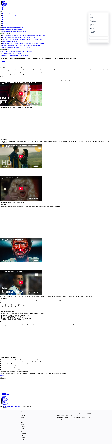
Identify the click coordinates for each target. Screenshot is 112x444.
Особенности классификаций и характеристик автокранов (14, 31)
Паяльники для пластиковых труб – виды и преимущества (14, 15)
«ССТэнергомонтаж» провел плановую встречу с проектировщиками (16, 47)
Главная (3, 1)
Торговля (4, 8)
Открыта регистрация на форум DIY (9, 41)
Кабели (3, 2)
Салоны (3, 401)
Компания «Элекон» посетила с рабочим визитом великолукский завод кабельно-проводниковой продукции (24, 43)
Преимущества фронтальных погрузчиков (10, 25)
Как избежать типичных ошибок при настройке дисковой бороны (15, 19)
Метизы (3, 7)
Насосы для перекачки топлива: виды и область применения (14, 17)
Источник (2, 375)
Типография (4, 404)
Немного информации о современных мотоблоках (12, 29)
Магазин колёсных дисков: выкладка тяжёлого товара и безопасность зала (17, 51)
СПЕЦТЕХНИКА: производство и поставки (12, 406)
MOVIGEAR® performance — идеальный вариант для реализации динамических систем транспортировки (23, 35)
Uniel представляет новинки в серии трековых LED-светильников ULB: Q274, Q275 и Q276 (20, 37)
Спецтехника (5, 403)
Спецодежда (4, 402)
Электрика (4, 3)
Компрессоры (5, 399)
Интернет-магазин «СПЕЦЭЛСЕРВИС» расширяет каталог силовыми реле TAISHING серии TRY (22, 45)
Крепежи (4, 5)
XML (6, 407)
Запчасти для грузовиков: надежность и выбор (11, 53)
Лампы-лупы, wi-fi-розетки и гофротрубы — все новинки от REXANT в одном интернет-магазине (22, 39)
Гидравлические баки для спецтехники (10, 13)
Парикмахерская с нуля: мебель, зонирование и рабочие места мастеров (16, 55)
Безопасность (5, 4)
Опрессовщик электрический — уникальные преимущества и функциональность (18, 23)
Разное (3, 9)
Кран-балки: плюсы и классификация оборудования (12, 21)
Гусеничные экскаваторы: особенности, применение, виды (14, 27)
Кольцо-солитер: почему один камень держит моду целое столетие (14, 383)
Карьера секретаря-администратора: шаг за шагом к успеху (12, 382)
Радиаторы (4, 400)
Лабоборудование (5, 6)
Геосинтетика (5, 398)
